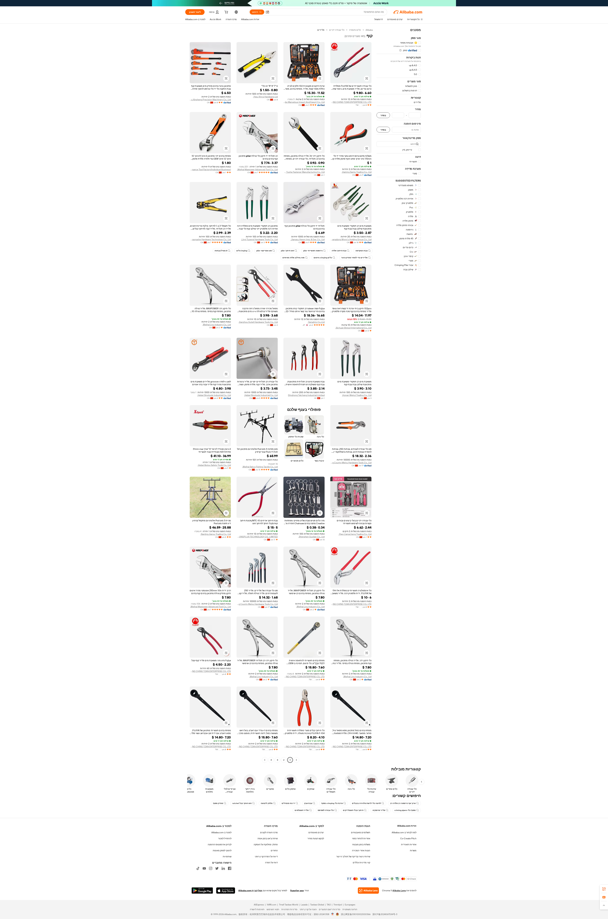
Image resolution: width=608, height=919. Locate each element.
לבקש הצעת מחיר (315, 838)
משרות (413, 850)
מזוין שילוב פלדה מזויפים (293, 258)
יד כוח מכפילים (288, 803)
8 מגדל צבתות (221, 251)
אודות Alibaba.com (406, 826)
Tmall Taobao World (288, 904)
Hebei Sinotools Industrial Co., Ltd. (261, 395)
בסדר (383, 115)
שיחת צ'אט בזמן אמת (268, 838)
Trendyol (337, 904)
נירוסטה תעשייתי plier (313, 251)
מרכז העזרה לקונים (269, 832)
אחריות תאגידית (408, 844)
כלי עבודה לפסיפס (326, 810)
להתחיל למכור (224, 838)
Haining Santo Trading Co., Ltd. (356, 172)
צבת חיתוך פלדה (339, 251)
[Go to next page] (265, 760)
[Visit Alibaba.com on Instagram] (210, 868)
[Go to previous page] (296, 760)
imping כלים (241, 251)
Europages (350, 904)
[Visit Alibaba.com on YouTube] (204, 868)
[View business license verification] (332, 914)
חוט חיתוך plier (287, 251)
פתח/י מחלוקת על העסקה (266, 844)
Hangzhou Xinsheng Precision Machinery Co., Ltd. (210, 99)
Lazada (304, 904)
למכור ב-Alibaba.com (221, 832)
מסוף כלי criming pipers (405, 810)
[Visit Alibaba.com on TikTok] (198, 868)
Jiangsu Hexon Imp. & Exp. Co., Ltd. (308, 239)
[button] (267, 12)
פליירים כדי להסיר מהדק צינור (354, 258)
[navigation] (399, 395)
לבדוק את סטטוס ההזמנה (219, 844)
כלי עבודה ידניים (336, 30)
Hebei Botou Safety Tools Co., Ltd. (214, 465)
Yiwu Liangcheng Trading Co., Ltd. (355, 534)
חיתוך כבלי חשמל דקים (353, 810)
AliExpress (259, 904)
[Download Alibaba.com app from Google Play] (202, 890)
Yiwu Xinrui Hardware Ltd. (265, 96)
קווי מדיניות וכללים (361, 862)
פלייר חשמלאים (302, 810)
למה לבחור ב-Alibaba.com (404, 832)
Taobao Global (317, 904)
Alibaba (369, 30)
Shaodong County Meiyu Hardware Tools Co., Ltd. (350, 462)
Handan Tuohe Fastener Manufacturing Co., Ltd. (304, 172)
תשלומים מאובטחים (360, 832)
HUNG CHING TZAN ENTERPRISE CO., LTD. (350, 102)
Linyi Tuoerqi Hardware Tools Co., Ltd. (259, 239)
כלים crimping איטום (323, 258)
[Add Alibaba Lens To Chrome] (368, 890)
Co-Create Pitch (408, 838)
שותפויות (227, 856)
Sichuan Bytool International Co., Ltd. (353, 327)
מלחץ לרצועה (266, 803)
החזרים (274, 850)
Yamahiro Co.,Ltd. (316, 322)
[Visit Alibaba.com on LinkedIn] (223, 868)
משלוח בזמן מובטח (361, 844)
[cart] (226, 12)
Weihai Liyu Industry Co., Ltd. (217, 324)
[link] (604, 889)
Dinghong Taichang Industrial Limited (306, 395)
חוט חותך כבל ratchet (242, 803)
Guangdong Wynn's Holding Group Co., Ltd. (350, 239)
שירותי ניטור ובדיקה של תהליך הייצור (353, 856)
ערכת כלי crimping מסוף (332, 803)
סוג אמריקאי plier (264, 251)
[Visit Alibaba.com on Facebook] (229, 868)
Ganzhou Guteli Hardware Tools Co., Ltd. (258, 322)
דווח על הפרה (271, 862)
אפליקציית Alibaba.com (250, 890)
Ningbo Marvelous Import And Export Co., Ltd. (304, 102)
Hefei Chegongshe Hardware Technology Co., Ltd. (210, 239)
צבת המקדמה (361, 251)
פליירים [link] (320, 30)
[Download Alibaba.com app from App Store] (225, 890)
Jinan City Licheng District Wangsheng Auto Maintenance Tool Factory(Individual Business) (210, 169)
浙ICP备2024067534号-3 (384, 914)
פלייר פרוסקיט (379, 810)
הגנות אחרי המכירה (361, 850)
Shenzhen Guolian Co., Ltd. (311, 536)
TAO (329, 904)
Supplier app (297, 890)
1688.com (271, 904)
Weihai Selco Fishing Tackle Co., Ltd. (260, 466)
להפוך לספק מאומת (222, 850)
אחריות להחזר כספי (361, 838)
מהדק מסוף (218, 803)
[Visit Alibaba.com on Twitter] (217, 868)
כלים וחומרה (355, 30)
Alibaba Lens (399, 890)
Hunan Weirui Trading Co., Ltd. (356, 395)
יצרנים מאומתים (316, 832)
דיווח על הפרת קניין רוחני (266, 856)
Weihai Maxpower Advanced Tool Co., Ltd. (257, 169)
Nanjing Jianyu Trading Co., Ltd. (215, 534)
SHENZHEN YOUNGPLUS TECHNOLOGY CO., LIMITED (257, 536)
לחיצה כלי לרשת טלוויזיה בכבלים (366, 803)
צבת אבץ (308, 803)
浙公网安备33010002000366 (355, 914)
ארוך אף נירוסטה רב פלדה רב (403, 803)
